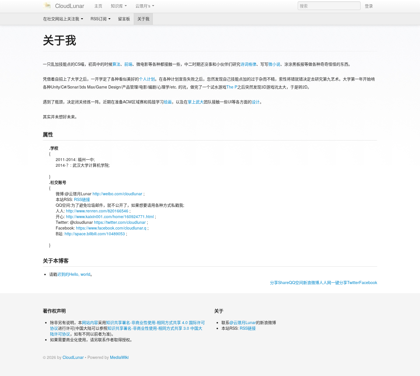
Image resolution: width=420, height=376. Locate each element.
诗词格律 (248, 64)
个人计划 (147, 79)
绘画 (168, 101)
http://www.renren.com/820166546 (97, 211)
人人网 (325, 282)
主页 (98, 6)
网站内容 (90, 322)
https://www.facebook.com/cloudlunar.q (111, 228)
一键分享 (339, 282)
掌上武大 (196, 101)
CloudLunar (68, 5)
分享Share (279, 282)
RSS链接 (82, 199)
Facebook (368, 282)
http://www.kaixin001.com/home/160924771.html (110, 216)
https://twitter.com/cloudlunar (120, 222)
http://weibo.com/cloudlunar (117, 193)
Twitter (353, 282)
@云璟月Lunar (242, 322)
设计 (256, 101)
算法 (116, 64)
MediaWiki (119, 357)
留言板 (124, 18)
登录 (369, 6)
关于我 (143, 18)
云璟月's (143, 6)
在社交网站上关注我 (61, 18)
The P (231, 87)
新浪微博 (311, 282)
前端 (128, 64)
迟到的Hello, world (73, 274)
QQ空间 (296, 282)
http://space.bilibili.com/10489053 (95, 233)
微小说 (274, 64)
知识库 (117, 6)
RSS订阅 (99, 18)
